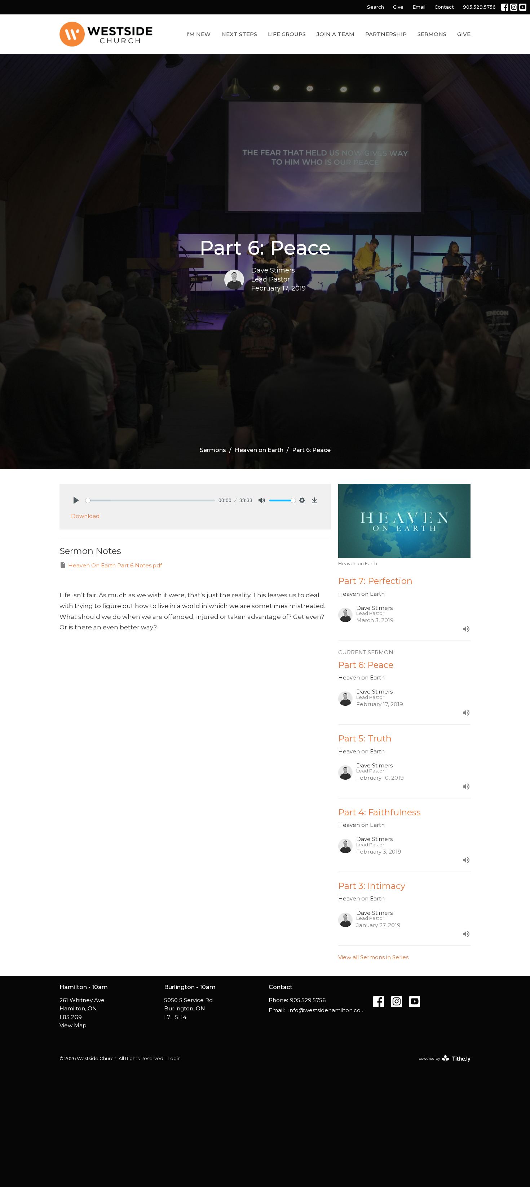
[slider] (150, 500)
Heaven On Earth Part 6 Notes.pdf (115, 565)
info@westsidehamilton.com (327, 1010)
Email (418, 7)
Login (174, 1058)
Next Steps (239, 34)
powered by (441, 1064)
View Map (73, 1025)
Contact (444, 7)
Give (398, 7)
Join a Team (335, 34)
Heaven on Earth (259, 450)
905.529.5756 (479, 7)
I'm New (198, 34)
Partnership (386, 34)
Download (85, 516)
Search (375, 7)
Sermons (432, 34)
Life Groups (287, 34)
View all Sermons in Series (373, 957)
